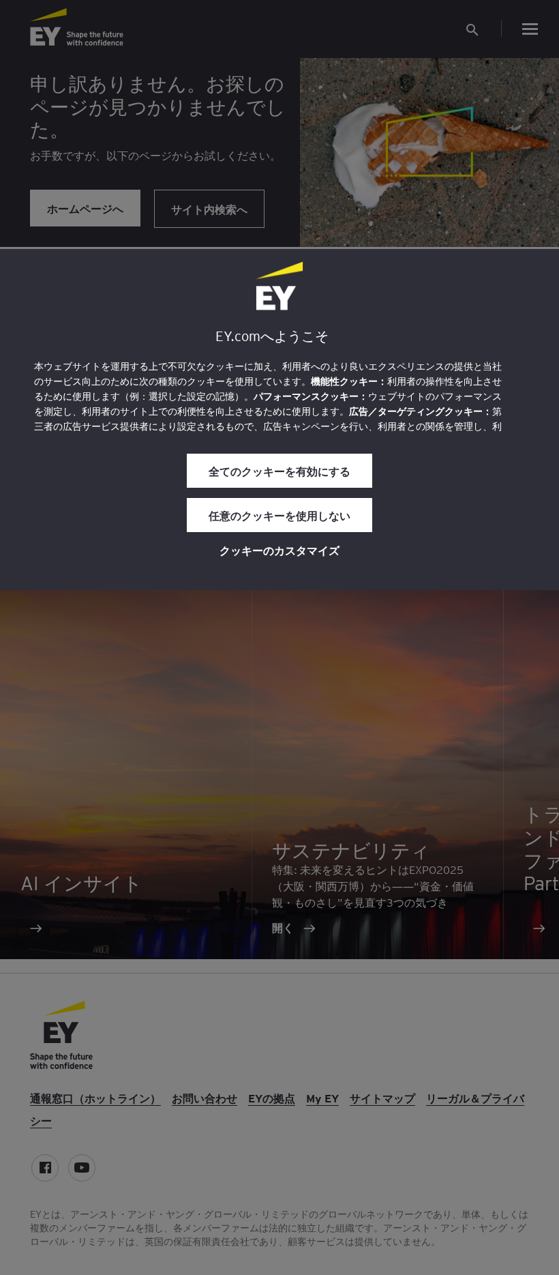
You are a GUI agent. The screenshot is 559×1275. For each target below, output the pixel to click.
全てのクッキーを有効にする (279, 470)
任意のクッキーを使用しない (279, 515)
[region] (279, 419)
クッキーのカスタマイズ (279, 549)
